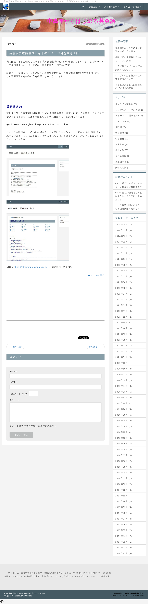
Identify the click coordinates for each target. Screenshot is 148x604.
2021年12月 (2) (123, 317)
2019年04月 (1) (123, 426)
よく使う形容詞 (77, 576)
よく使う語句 (111, 7)
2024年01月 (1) (123, 242)
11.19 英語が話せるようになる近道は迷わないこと (128, 207)
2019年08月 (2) (123, 420)
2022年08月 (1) (123, 270)
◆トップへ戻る (96, 275)
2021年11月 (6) (123, 322)
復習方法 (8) (121, 150)
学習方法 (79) (122, 144)
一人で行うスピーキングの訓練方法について (128, 68)
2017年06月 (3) (123, 524)
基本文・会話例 (132, 7)
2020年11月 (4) (123, 363)
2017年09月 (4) (123, 507)
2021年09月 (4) (123, 334)
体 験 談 (87, 573)
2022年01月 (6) (123, 311)
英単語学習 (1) (123, 162)
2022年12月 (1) (123, 259)
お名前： (13, 382)
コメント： (14, 400)
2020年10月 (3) (123, 369)
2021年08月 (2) (123, 340)
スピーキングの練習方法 (98, 576)
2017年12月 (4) (123, 490)
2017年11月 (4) (123, 496)
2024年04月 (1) (123, 224)
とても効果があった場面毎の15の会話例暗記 (128, 86)
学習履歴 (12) (122, 133)
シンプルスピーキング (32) (129, 110)
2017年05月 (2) (123, 530)
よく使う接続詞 (26, 576)
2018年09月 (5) (123, 444)
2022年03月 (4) (123, 299)
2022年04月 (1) (123, 294)
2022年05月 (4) (123, 288)
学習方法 (93, 7)
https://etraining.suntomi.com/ (31, 267)
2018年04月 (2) (123, 472)
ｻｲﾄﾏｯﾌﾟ (97, 573)
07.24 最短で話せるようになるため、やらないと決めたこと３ (128, 196)
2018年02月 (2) (123, 484)
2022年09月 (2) (123, 265)
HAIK (142, 595)
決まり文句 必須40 (44, 576)
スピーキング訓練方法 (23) (129, 115)
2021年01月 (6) (123, 357)
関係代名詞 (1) (123, 167)
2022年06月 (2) (123, 282)
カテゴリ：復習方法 (95, 44)
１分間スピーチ (9, 576)
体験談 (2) (120, 127)
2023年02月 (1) (123, 247)
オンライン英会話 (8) (126, 104)
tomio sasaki (24, 593)
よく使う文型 (61, 576)
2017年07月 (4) (123, 519)
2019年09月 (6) (123, 415)
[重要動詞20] (38, 230)
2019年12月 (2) (123, 397)
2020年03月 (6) (123, 392)
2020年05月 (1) (123, 380)
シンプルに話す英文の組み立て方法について (128, 77)
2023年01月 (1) (123, 253)
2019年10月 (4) (123, 409)
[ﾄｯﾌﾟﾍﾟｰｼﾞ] (38, 170)
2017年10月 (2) (123, 501)
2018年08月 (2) (123, 449)
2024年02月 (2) (123, 236)
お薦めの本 (37, 573)
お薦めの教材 (50, 573)
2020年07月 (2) (123, 374)
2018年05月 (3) (123, 467)
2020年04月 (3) (123, 386)
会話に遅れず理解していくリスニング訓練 (128, 59)
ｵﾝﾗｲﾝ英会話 (65, 573)
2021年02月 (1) (123, 351)
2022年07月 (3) (123, 276)
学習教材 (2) (121, 139)
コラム (16, 573)
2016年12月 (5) (123, 553)
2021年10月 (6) (123, 328)
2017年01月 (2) (123, 547)
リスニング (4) (123, 121)
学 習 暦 (77, 573)
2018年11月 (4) (123, 432)
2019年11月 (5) (123, 403)
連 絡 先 (107, 573)
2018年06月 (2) (123, 461)
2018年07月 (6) (123, 455)
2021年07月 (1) (123, 346)
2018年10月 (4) (123, 438)
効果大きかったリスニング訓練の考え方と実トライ (128, 49)
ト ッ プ (6, 573)
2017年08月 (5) (123, 513)
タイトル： (14, 371)
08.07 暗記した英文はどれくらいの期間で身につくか (128, 185)
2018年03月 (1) (123, 478)
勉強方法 (25, 573)
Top (82, 7)
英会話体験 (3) (123, 156)
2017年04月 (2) (123, 536)
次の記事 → (95, 346)
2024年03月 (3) (123, 230)
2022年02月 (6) (123, 305)
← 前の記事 (15, 346)
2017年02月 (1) (123, 542)
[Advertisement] (55, 89)
